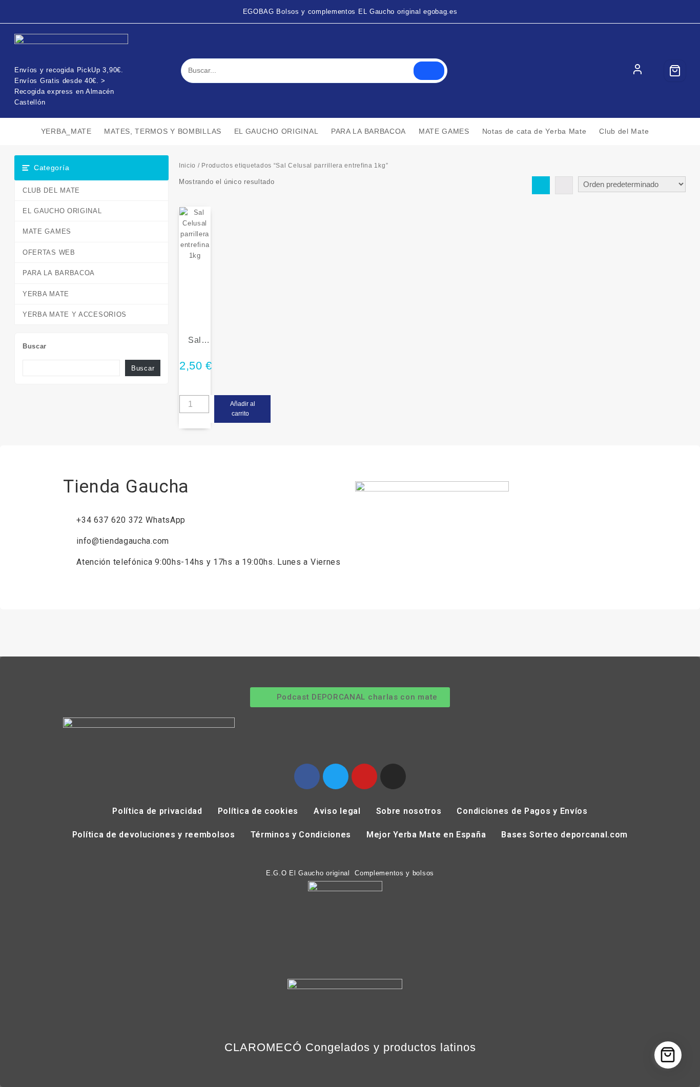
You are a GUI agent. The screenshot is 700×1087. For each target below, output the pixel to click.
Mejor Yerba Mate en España (426, 834)
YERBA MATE (46, 294)
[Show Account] (637, 70)
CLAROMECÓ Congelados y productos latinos (350, 1047)
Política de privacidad (157, 811)
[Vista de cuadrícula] (541, 185)
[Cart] (675, 71)
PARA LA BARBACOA (59, 273)
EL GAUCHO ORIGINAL (62, 211)
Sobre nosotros (409, 811)
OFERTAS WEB (49, 252)
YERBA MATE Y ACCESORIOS (75, 314)
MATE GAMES (47, 231)
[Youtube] (364, 776)
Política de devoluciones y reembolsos (153, 834)
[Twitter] (335, 776)
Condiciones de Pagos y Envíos (522, 811)
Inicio (187, 165)
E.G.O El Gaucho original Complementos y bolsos (350, 873)
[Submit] (429, 70)
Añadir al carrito (242, 408)
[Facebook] (307, 776)
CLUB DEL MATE (51, 190)
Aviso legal (337, 811)
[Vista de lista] (564, 185)
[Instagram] (393, 776)
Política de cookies (258, 811)
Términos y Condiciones (301, 834)
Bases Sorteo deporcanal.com (564, 834)
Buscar (35, 346)
